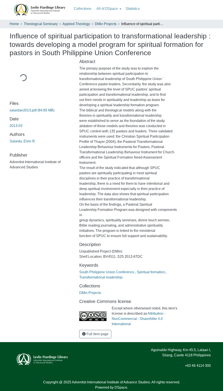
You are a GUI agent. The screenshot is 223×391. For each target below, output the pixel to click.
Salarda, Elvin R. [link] (23, 141)
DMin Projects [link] (106, 24)
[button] (90, 293)
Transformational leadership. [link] (101, 277)
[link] (42, 110)
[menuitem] (108, 8)
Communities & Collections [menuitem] (82, 8)
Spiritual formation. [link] (151, 272)
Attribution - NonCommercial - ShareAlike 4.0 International (138, 319)
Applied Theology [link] (76, 24)
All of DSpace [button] (107, 8)
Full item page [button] (97, 334)
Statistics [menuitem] (133, 8)
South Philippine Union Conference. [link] (107, 272)
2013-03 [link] (16, 126)
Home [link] (14, 24)
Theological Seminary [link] (41, 24)
